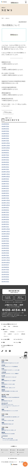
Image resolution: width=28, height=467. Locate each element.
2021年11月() (6, 260)
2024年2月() (5, 195)
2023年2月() (5, 224)
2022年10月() (6, 234)
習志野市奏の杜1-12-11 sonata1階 (8, 433)
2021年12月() (6, 257)
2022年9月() (5, 236)
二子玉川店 (4, 372)
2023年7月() (5, 212)
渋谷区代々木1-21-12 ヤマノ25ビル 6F (9, 377)
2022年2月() (5, 253)
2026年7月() (5, 126)
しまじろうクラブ (20, 453)
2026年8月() (5, 124)
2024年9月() (5, 179)
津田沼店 (3, 432)
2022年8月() (5, 238)
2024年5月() (5, 188)
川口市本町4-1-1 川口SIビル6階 (8, 420)
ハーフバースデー (20, 331)
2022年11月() (6, 231)
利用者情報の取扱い (13, 458)
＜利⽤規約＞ (18, 315)
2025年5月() (5, 160)
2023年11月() (6, 203)
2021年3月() (5, 279)
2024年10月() (6, 176)
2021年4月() (5, 277)
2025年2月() (5, 167)
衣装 (4, 342)
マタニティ (6, 336)
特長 (5, 326)
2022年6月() (5, 243)
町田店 (3, 382)
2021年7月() (5, 269)
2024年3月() (5, 193)
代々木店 (3, 375)
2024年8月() (5, 181)
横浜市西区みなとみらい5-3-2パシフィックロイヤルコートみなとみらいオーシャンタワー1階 (11, 406)
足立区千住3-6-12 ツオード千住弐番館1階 (10, 366)
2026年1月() (5, 140)
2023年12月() (6, 200)
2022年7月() (5, 241)
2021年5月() (5, 274)
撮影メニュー (5, 329)
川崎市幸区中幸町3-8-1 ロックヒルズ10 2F (10, 410)
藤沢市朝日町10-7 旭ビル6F (7, 400)
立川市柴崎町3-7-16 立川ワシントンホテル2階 (10, 370)
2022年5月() (5, 245)
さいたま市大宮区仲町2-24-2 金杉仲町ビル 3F (10, 416)
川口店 (3, 419)
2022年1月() (5, 255)
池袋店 (3, 379)
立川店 (3, 368)
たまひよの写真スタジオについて (10, 324)
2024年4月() (5, 191)
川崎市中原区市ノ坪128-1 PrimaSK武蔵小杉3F (10, 397)
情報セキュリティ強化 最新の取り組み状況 (14, 302)
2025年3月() (5, 164)
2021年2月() (5, 281)
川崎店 (3, 409)
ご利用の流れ (15, 326)
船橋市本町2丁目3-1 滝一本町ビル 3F (9, 430)
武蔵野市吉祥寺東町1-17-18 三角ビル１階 (10, 391)
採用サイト (14, 446)
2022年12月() (6, 229)
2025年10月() (6, 148)
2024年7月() (5, 183)
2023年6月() (5, 215)
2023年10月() (6, 205)
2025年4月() (5, 162)
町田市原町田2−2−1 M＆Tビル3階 (8, 384)
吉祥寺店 (3, 389)
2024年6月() (5, 186)
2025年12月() (6, 143)
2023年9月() (5, 207)
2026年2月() (5, 138)
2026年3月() (5, 136)
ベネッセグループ (5, 451)
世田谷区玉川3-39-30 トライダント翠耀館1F (10, 373)
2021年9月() (5, 265)
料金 (9, 326)
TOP (2, 18)
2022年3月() (5, 250)
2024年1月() (5, 198)
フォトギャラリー (19, 339)
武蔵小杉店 (4, 396)
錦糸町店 (3, 386)
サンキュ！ (12, 453)
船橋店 (3, 428)
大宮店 (3, 415)
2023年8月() (5, 210)
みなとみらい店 (5, 403)
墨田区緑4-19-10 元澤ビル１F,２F (8, 387)
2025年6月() (5, 157)
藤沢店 (3, 399)
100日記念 (12, 331)
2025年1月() (5, 169)
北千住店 (3, 365)
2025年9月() (5, 150)
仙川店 (3, 361)
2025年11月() (6, 145)
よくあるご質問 (6, 339)
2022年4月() (5, 248)
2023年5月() (5, 217)
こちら (10, 112)
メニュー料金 (18, 342)
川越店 (3, 422)
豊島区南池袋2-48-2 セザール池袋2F (8, 380)
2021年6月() (5, 272)
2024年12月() (6, 172)
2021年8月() (5, 267)
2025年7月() (5, 155)
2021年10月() (6, 262)
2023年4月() (5, 219)
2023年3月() (5, 222)
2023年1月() (5, 226)
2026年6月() (5, 128)
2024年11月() (6, 174)
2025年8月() (5, 152)
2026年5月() (5, 131)
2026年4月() (5, 133)
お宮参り (6, 331)
